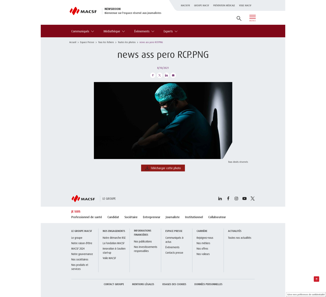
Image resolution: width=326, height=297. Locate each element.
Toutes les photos (127, 42)
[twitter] (253, 198)
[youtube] (244, 198)
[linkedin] (220, 198)
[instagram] (236, 198)
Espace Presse (87, 42)
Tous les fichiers (106, 42)
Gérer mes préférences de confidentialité (306, 294)
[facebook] (228, 198)
